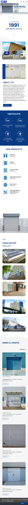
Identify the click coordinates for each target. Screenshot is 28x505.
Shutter (12, 162)
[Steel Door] (5, 155)
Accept (22, 503)
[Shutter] (5, 163)
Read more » (13, 156)
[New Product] (5, 185)
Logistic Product (14, 169)
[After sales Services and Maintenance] (5, 192)
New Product (13, 184)
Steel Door (12, 154)
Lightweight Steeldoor (15, 177)
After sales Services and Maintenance (15, 191)
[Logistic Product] (5, 170)
